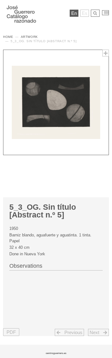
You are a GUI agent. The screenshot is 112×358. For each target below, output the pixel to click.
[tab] (56, 265)
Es (84, 13)
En (74, 13)
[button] (11, 332)
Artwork (29, 36)
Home (8, 36)
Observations (25, 266)
